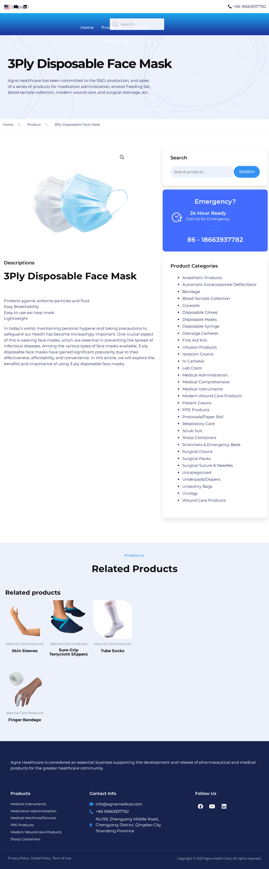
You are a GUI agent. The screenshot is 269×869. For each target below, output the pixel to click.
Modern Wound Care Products (212, 395)
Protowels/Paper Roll (202, 416)
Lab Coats (192, 367)
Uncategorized (196, 472)
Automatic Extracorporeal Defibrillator (219, 284)
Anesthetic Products (202, 277)
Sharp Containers (199, 437)
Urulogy (190, 493)
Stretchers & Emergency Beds (211, 444)
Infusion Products (199, 347)
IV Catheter (193, 361)
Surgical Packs (196, 458)
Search (247, 171)
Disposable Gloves (200, 312)
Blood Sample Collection (206, 298)
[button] (122, 157)
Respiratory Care (198, 423)
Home (87, 27)
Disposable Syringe (200, 326)
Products (111, 27)
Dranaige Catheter (200, 333)
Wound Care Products (204, 500)
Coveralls (191, 305)
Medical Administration (205, 375)
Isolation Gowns (197, 354)
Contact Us (116, 40)
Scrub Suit (192, 430)
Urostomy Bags (197, 486)
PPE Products (195, 409)
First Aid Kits (194, 340)
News (140, 27)
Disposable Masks (199, 319)
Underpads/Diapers (201, 479)
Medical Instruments (202, 388)
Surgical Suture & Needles (207, 465)
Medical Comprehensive (206, 381)
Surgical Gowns (197, 451)
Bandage (191, 291)
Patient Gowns (196, 402)
